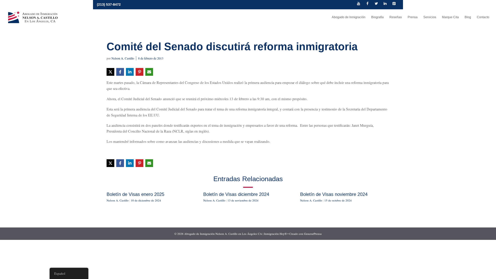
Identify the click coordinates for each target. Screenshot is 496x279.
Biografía (377, 17)
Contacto (483, 17)
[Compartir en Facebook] (120, 72)
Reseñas (395, 17)
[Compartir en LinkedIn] (130, 72)
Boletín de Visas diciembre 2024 (236, 194)
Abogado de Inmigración (348, 17)
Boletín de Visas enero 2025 (135, 194)
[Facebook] (367, 4)
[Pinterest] (394, 4)
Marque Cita (450, 17)
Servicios (429, 17)
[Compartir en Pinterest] (139, 72)
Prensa (413, 17)
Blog (468, 17)
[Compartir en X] (110, 72)
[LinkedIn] (385, 4)
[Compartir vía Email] (149, 72)
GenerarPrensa (313, 234)
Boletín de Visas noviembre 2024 (334, 194)
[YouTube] (358, 4)
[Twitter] (376, 4)
